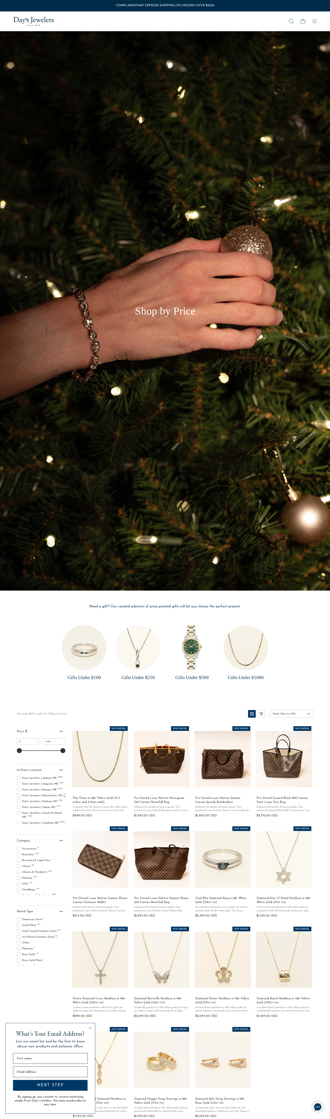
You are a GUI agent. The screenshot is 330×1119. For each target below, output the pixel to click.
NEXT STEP (50, 1085)
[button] (291, 21)
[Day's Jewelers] (33, 21)
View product (100, 788)
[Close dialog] (90, 1028)
